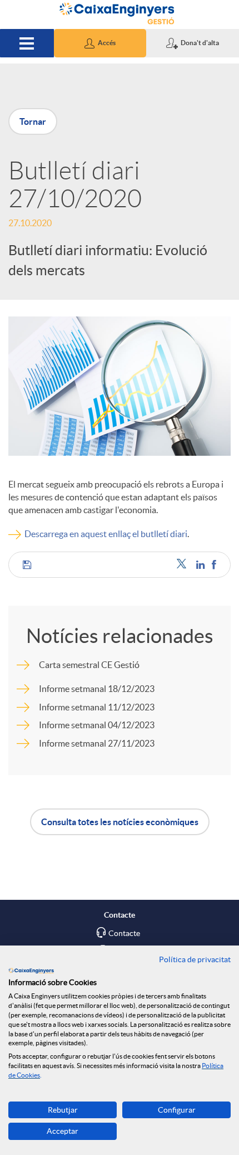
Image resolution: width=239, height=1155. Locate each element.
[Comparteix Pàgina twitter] (183, 565)
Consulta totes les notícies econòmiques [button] (119, 822)
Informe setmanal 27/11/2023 (97, 743)
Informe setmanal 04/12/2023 (97, 725)
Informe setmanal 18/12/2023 (97, 689)
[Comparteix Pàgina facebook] (214, 565)
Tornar (32, 121)
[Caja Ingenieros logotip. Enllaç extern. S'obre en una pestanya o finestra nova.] (31, 971)
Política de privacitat (195, 959)
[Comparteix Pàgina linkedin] (201, 565)
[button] (100, 43)
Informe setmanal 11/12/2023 (97, 707)
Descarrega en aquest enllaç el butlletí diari (105, 534)
